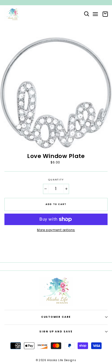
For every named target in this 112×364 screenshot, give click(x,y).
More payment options (56, 230)
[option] (56, 2)
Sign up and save (55, 331)
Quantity (56, 179)
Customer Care (56, 317)
